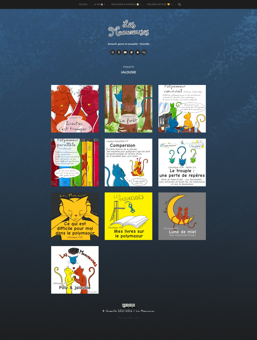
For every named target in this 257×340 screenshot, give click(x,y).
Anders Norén (133, 317)
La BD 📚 (98, 4)
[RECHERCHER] (179, 4)
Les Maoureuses (145, 311)
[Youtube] (125, 52)
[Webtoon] (144, 52)
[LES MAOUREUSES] (128, 28)
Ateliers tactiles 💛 (158, 4)
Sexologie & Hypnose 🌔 (125, 4)
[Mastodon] (131, 52)
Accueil (83, 4)
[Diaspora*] (137, 52)
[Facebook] (119, 52)
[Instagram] (112, 52)
